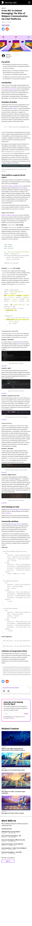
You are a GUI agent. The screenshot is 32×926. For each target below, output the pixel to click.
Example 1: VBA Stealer (8, 339)
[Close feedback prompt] (29, 688)
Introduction (6, 82)
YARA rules (4, 547)
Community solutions (10, 521)
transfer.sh (15, 108)
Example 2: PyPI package (11, 268)
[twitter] (3, 29)
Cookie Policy (11, 718)
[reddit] (7, 29)
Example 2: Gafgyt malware (9, 474)
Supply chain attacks (8, 213)
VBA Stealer (21, 342)
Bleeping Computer (16, 524)
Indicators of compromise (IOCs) (14, 651)
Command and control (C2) (10, 331)
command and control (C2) (9, 89)
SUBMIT (26, 713)
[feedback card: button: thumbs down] (8, 691)
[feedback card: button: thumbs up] (4, 691)
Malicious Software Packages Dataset (13, 186)
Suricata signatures (7, 636)
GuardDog (24, 188)
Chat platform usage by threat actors (13, 176)
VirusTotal (4, 366)
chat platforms (7, 513)
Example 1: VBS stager (7, 448)
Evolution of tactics (9, 102)
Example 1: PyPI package (12, 225)
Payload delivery (7, 423)
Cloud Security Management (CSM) (14, 509)
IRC (17, 87)
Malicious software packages (9, 215)
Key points (6, 62)
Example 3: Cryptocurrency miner (11, 395)
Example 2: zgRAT (6, 368)
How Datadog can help (10, 506)
